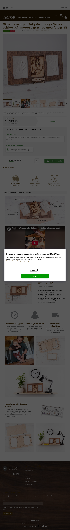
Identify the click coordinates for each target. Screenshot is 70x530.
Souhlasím (35, 276)
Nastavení (33, 270)
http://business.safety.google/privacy (17, 261)
